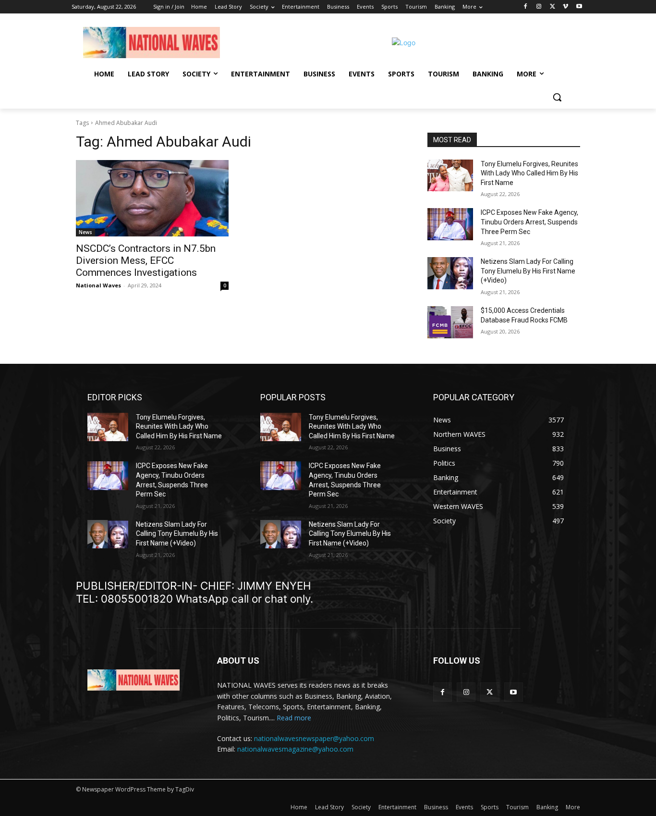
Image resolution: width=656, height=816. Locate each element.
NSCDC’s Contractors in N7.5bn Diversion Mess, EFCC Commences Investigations (146, 260)
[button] (557, 97)
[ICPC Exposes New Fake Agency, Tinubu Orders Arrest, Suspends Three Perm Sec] (450, 224)
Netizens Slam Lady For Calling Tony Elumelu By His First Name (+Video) (528, 271)
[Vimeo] (565, 6)
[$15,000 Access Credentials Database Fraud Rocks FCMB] (450, 322)
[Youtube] (578, 6)
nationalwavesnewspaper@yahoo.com (314, 738)
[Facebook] (525, 6)
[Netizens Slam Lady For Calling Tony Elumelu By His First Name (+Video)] (450, 273)
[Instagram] (539, 6)
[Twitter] (552, 6)
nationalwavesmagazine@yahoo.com (295, 749)
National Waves (98, 285)
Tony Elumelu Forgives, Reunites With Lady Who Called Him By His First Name (529, 173)
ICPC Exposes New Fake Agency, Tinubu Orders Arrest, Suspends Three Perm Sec (529, 222)
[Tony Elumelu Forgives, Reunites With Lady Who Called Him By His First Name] (450, 176)
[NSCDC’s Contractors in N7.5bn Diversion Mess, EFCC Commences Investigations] (152, 198)
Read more (294, 717)
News (85, 232)
